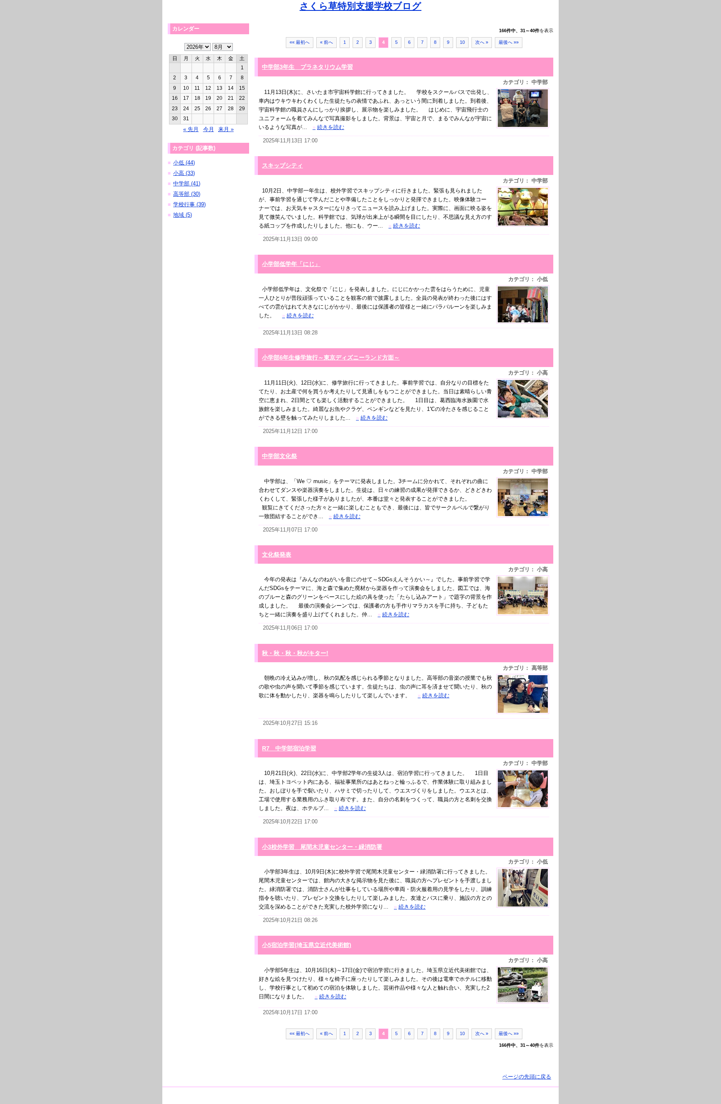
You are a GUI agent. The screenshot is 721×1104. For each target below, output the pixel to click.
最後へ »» (509, 42)
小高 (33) (184, 173)
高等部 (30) (186, 194)
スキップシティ (282, 165)
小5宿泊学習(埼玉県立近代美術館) (306, 945)
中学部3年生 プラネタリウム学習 (307, 66)
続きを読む (328, 127)
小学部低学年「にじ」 (291, 264)
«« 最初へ (300, 42)
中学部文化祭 (279, 456)
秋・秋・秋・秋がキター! (295, 653)
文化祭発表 (276, 554)
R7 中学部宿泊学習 (289, 748)
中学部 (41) (186, 183)
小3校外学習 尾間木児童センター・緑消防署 (322, 846)
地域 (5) (182, 215)
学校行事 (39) (189, 204)
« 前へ (326, 42)
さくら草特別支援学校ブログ (360, 6)
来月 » (226, 129)
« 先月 (191, 129)
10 (462, 42)
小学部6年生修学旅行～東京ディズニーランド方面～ (331, 357)
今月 (208, 129)
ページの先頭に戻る (526, 1077)
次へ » (481, 42)
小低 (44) (184, 163)
